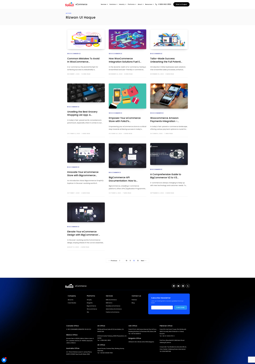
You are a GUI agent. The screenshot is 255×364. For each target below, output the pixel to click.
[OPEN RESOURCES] (153, 4)
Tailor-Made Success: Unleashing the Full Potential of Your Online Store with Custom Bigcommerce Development (166, 60)
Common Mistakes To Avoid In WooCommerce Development (83, 60)
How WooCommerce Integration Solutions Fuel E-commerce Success (125, 60)
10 (126, 261)
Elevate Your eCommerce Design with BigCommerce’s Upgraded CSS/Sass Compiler (83, 233)
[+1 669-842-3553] (156, 4)
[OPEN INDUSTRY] (125, 4)
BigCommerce (156, 54)
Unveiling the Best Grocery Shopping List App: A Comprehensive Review (82, 113)
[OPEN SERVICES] (107, 4)
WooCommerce (74, 54)
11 (130, 261)
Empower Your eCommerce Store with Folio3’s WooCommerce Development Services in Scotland (125, 119)
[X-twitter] (188, 286)
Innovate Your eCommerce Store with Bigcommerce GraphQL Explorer (83, 173)
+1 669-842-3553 (164, 4)
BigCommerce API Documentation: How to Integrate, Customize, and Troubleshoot (124, 179)
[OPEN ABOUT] (143, 4)
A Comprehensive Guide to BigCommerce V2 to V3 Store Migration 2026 (165, 176)
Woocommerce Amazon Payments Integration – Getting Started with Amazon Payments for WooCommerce (164, 119)
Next (142, 261)
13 (138, 261)
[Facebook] (183, 286)
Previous (114, 261)
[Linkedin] (174, 286)
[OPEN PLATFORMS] (135, 4)
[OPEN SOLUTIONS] (117, 4)
